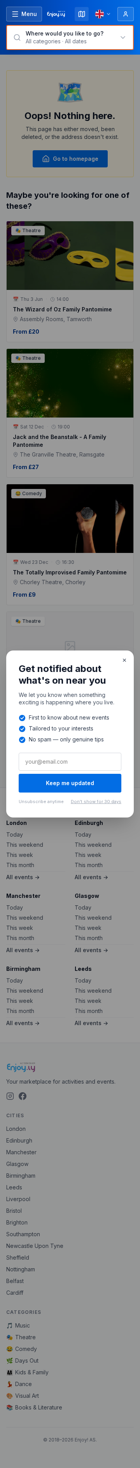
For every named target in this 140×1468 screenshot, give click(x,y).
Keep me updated (70, 783)
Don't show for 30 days (96, 801)
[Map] (82, 14)
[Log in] (125, 14)
